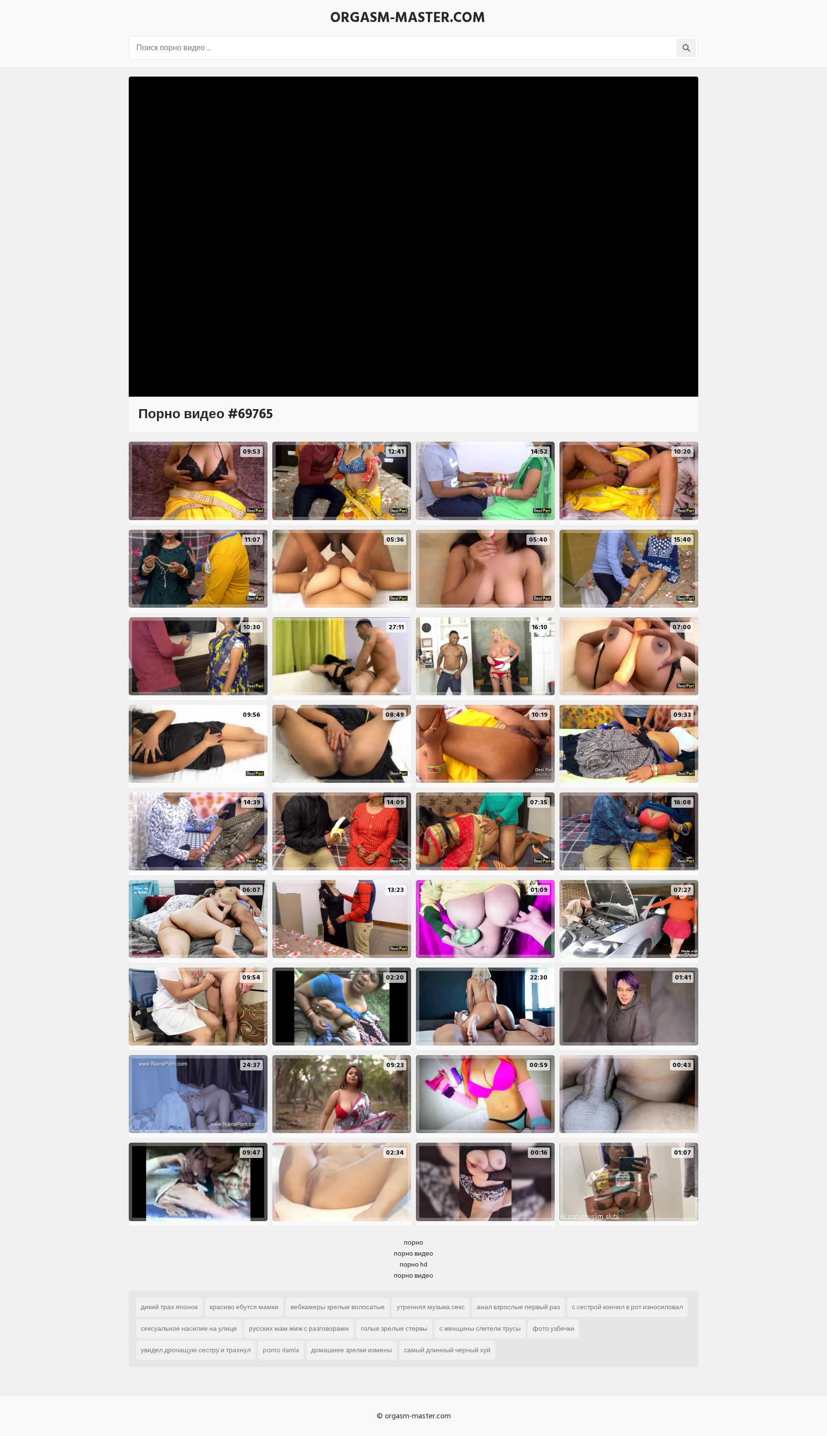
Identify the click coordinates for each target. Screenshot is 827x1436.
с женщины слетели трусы (480, 1328)
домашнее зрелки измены (351, 1350)
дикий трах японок (169, 1307)
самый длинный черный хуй (447, 1350)
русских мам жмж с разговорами (299, 1328)
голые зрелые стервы (394, 1328)
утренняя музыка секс (431, 1307)
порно (413, 1242)
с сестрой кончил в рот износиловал (627, 1307)
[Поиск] (686, 47)
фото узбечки (553, 1328)
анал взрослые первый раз (518, 1307)
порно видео (413, 1253)
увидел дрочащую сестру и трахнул (196, 1350)
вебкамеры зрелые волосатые (338, 1307)
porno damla (281, 1350)
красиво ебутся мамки (244, 1307)
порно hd (413, 1264)
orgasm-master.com (407, 17)
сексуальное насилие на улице (189, 1328)
